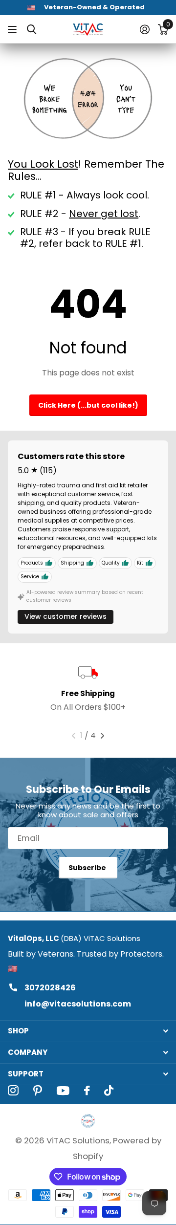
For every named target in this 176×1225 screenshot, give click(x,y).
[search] (31, 30)
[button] (73, 735)
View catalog (13, 29)
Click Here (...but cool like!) (88, 405)
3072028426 (50, 987)
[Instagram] (13, 1090)
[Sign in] (144, 29)
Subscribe (88, 868)
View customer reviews (65, 616)
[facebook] (86, 1090)
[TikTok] (108, 1090)
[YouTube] (63, 1090)
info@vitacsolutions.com (77, 1003)
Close (88, 1031)
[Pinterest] (37, 1090)
